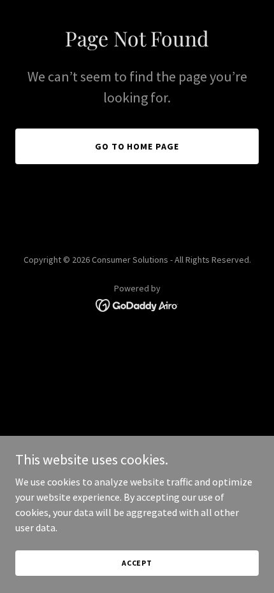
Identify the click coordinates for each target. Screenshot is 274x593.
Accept (137, 563)
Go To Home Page (137, 146)
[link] (137, 304)
